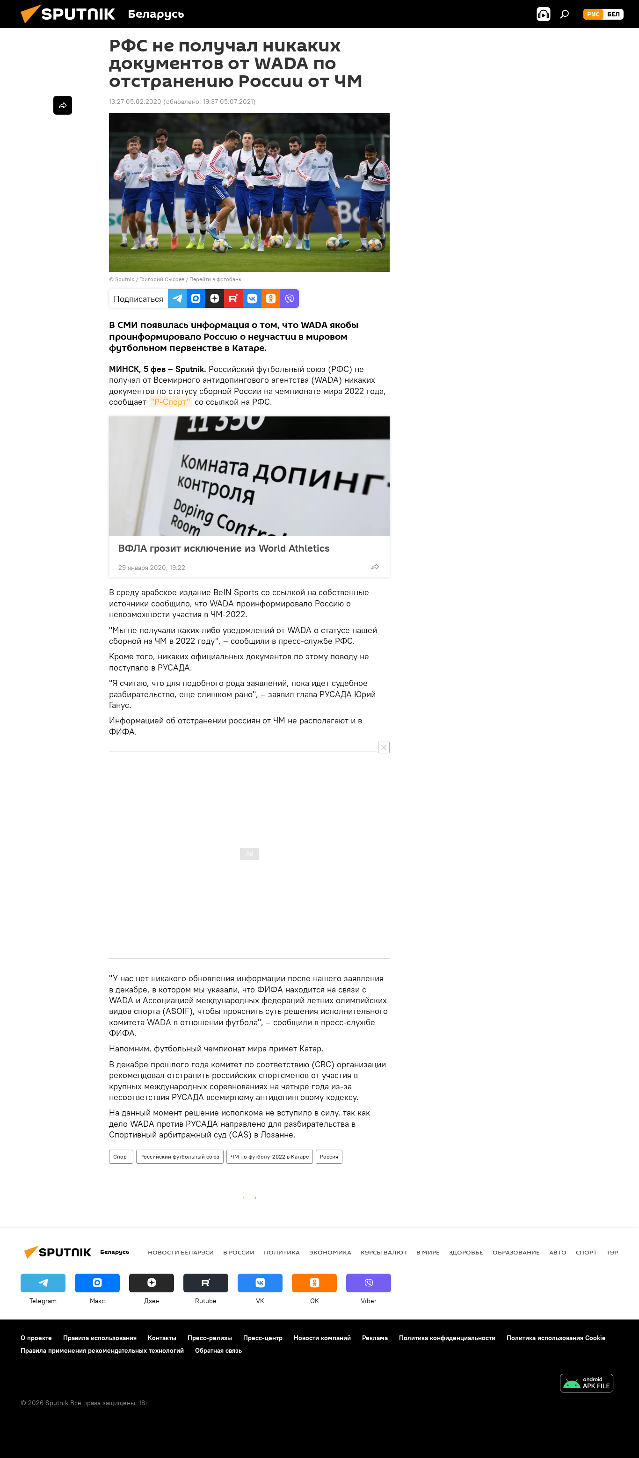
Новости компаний (322, 1338)
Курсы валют (384, 1252)
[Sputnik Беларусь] (71, 26)
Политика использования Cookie (556, 1338)
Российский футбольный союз (179, 1156)
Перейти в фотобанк (215, 279)
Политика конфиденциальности (447, 1338)
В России (238, 1252)
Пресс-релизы (210, 1338)
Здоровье (466, 1252)
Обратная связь (218, 1350)
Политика (282, 1252)
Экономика (330, 1252)
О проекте (36, 1338)
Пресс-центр (263, 1338)
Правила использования (100, 1338)
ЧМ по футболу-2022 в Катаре (270, 1156)
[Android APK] (586, 1384)
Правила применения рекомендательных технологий (102, 1350)
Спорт (121, 1156)
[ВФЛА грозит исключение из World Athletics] (249, 476)
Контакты (162, 1338)
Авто (557, 1252)
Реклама (375, 1338)
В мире (428, 1252)
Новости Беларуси (181, 1252)
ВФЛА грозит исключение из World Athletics (224, 548)
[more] (375, 566)
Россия (329, 1156)
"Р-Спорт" (170, 401)
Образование (516, 1252)
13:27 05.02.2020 (135, 101)
